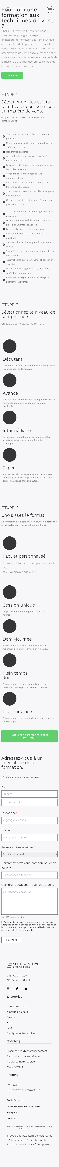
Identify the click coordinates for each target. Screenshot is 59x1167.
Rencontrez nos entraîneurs (23, 1056)
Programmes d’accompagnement (27, 1050)
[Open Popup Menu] (50, 9)
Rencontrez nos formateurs (23, 1090)
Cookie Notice (13, 1118)
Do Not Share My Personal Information (23, 1106)
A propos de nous (18, 1011)
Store (10, 1022)
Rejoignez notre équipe (21, 1033)
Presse (11, 1017)
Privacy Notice (13, 1112)
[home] (15, 9)
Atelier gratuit (15, 1067)
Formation (13, 1084)
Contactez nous (16, 1006)
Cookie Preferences (15, 1100)
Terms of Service (34, 1129)
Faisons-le (11, 939)
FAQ (9, 1027)
